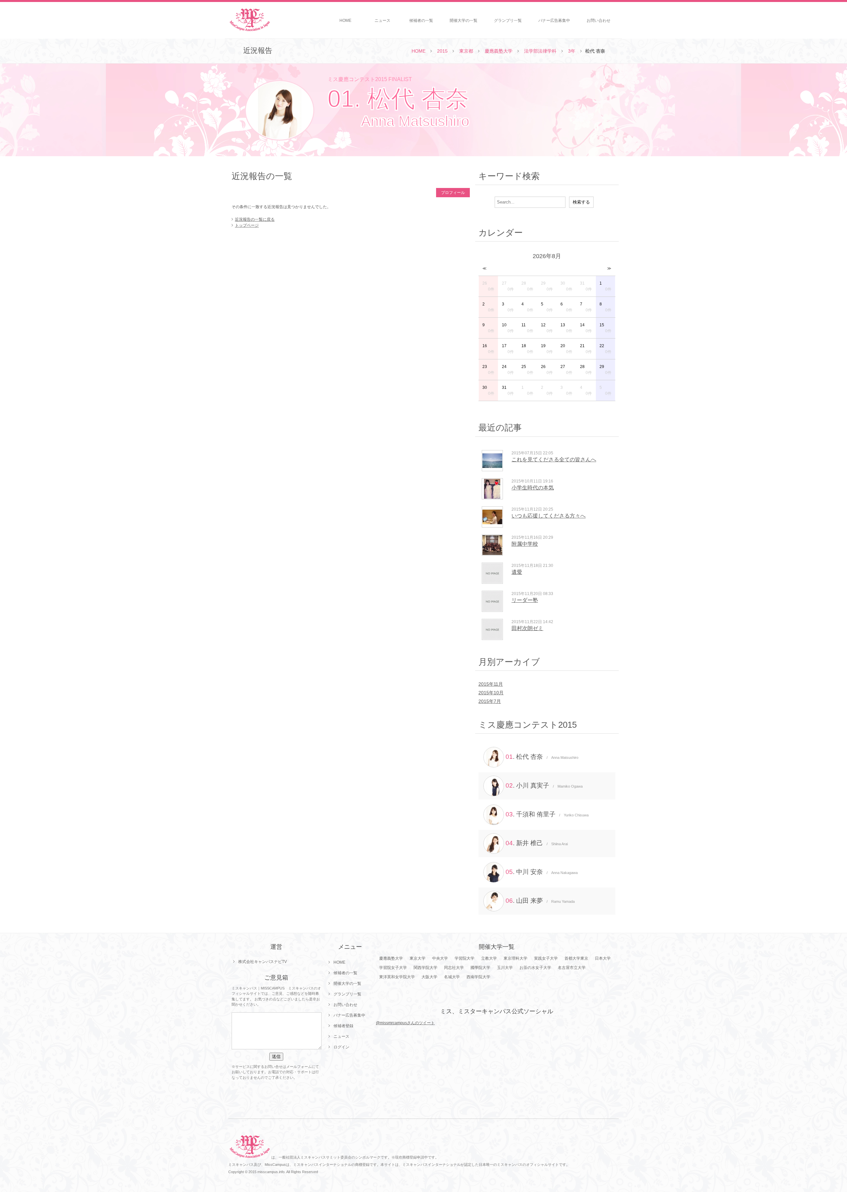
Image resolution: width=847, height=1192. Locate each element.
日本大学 (603, 958)
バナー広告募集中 (554, 20)
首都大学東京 (576, 958)
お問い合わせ (598, 20)
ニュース (382, 20)
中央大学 (440, 958)
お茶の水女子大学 (535, 967)
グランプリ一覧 (508, 20)
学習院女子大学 (393, 967)
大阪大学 (429, 977)
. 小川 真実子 (544, 785)
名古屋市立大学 (572, 967)
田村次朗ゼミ (527, 628)
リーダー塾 (525, 600)
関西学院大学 (425, 967)
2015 (442, 51)
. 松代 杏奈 (542, 756)
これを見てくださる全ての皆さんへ (554, 459)
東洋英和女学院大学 (397, 977)
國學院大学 (480, 967)
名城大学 (452, 977)
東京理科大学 (515, 958)
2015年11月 (490, 684)
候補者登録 (343, 1026)
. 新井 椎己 (537, 843)
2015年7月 (489, 701)
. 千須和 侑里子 (547, 814)
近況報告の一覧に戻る (255, 219)
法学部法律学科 (540, 51)
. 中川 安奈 (542, 871)
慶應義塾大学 (499, 51)
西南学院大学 (478, 977)
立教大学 (489, 958)
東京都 (466, 51)
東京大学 (417, 958)
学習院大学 (464, 958)
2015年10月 (491, 692)
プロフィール (453, 192)
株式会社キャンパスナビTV (262, 961)
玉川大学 (505, 967)
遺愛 (517, 572)
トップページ (247, 225)
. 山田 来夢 (540, 900)
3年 (571, 51)
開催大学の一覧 (463, 20)
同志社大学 (454, 967)
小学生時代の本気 (533, 487)
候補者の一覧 (421, 20)
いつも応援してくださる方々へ (549, 516)
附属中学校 (525, 544)
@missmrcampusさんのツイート (405, 1023)
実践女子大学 (546, 958)
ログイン (341, 1047)
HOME (345, 20)
